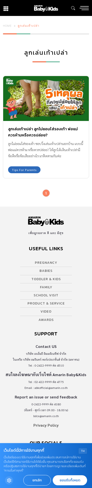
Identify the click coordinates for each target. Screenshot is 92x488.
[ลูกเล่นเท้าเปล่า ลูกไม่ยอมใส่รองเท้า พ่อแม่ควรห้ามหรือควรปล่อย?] (46, 98)
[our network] (6, 8)
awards (46, 319)
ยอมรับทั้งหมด (70, 480)
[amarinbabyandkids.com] (46, 8)
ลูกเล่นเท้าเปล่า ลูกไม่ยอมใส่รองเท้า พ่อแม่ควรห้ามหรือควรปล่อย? (43, 132)
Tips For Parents (24, 170)
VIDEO (46, 311)
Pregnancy (46, 262)
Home (7, 25)
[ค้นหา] (73, 8)
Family (46, 287)
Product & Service (46, 303)
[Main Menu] (84, 8)
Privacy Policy (46, 425)
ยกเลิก (37, 480)
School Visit (46, 295)
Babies (46, 270)
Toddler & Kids (46, 279)
